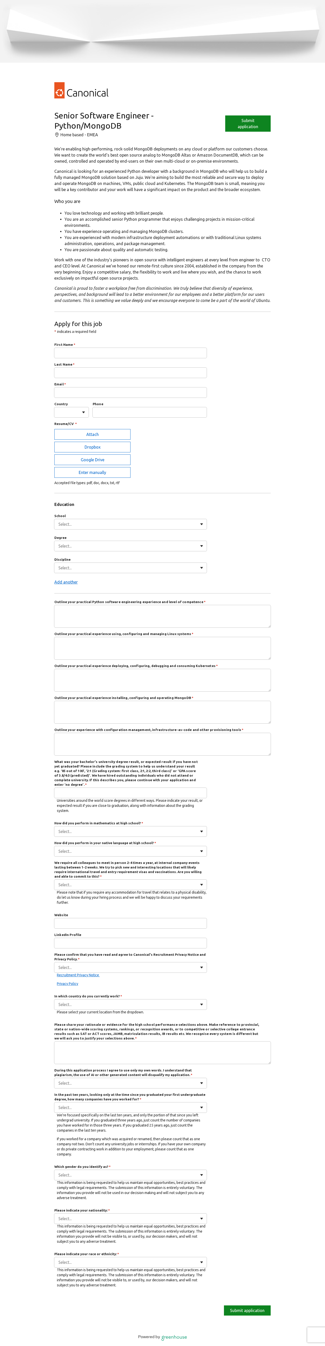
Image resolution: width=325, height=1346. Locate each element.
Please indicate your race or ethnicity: (86, 1254)
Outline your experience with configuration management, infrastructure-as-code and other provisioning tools (148, 729)
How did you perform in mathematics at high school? (98, 823)
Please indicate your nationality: (82, 1210)
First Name (64, 344)
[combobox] (58, 412)
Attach (92, 434)
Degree (60, 537)
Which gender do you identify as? (82, 1166)
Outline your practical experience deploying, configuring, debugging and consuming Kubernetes (136, 666)
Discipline (62, 559)
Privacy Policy (67, 984)
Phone (98, 404)
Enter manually (92, 472)
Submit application (248, 123)
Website (61, 915)
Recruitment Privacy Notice (78, 975)
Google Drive (92, 459)
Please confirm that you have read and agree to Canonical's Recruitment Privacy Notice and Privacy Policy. (130, 957)
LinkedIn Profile (67, 934)
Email (60, 384)
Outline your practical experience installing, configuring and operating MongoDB (123, 698)
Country (61, 404)
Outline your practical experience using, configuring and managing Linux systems (123, 634)
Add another (66, 582)
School (60, 516)
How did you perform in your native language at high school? (105, 843)
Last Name (64, 364)
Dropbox (93, 447)
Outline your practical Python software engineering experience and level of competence (130, 602)
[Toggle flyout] (83, 412)
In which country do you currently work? (88, 996)
